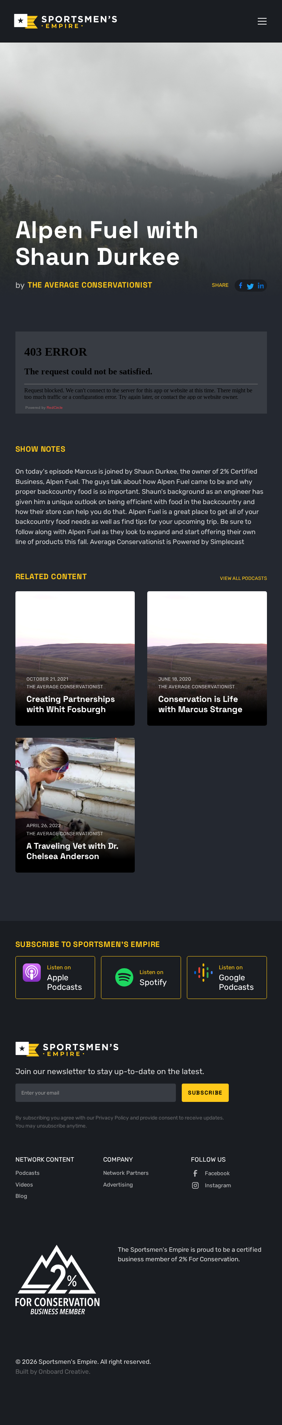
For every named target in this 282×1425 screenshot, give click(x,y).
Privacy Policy (112, 1118)
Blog (21, 1196)
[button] (260, 21)
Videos (24, 1184)
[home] (65, 21)
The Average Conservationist (90, 285)
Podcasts (27, 1173)
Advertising (118, 1184)
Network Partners (126, 1173)
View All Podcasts (243, 578)
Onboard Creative (64, 1371)
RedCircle (55, 408)
